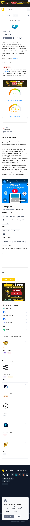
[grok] (27, 474)
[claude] (23, 474)
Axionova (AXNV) (7, 432)
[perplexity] (16, 474)
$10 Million (14, 62)
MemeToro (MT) (7, 350)
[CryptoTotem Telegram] (7, 474)
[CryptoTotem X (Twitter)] (3, 474)
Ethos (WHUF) (7, 374)
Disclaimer (5, 484)
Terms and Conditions (8, 478)
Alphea (5, 451)
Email (3, 272)
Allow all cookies (9, 516)
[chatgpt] (12, 474)
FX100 (5, 413)
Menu (28, 9)
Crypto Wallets (7, 241)
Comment (4, 253)
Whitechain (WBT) (8, 394)
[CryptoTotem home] (2, 9)
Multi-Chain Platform (19, 241)
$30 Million (15, 58)
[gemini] (19, 474)
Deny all (18, 516)
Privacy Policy (6, 481)
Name (3, 266)
